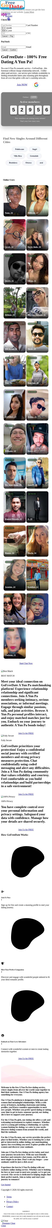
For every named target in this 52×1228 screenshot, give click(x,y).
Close (12, 1223)
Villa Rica (18, 156)
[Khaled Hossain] (15, 507)
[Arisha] (37, 405)
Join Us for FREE (26, 733)
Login (7, 13)
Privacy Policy (12, 1202)
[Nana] (15, 200)
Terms (9, 1197)
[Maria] (37, 541)
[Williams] (15, 438)
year (10, 30)
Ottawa (28, 163)
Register (8, 16)
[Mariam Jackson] (37, 302)
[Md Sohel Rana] (15, 473)
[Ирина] (15, 541)
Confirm (13, 50)
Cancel (4, 36)
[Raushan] (37, 575)
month (9, 28)
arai (41, 163)
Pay (11, 36)
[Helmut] (15, 302)
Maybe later (26, 639)
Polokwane (19, 149)
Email (28, 47)
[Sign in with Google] (36, 85)
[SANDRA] (15, 405)
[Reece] (37, 438)
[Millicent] (37, 200)
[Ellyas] (37, 269)
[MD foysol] (15, 336)
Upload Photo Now (27, 634)
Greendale (34, 156)
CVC (28, 33)
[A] (37, 507)
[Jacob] (15, 234)
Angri (34, 149)
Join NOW (22, 84)
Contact (9, 1206)
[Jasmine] (15, 575)
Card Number (32, 25)
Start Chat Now (26, 663)
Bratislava (13, 163)
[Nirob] (37, 336)
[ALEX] (15, 269)
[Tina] (15, 371)
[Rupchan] (37, 371)
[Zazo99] (37, 473)
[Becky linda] (37, 234)
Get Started (6, 1185)
